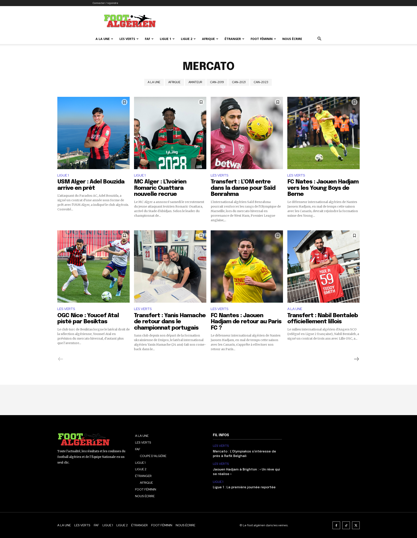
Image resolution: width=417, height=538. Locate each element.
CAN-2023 (261, 82)
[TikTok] (346, 525)
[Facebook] (336, 525)
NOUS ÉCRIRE (292, 39)
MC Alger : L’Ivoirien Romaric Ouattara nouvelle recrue (160, 188)
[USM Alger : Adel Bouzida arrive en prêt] (93, 133)
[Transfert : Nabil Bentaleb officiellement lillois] (323, 266)
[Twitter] (356, 525)
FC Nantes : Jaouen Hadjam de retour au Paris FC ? (246, 322)
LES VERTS (127, 39)
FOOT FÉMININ (262, 39)
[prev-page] (60, 359)
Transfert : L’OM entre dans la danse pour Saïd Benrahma (243, 188)
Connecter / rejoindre (105, 3)
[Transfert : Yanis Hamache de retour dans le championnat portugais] (170, 266)
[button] (319, 39)
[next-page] (356, 359)
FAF (147, 39)
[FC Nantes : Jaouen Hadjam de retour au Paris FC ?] (247, 266)
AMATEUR (195, 82)
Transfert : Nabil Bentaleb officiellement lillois (322, 319)
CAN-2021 (239, 82)
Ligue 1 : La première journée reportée (244, 487)
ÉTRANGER (233, 39)
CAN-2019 (217, 82)
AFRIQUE (208, 39)
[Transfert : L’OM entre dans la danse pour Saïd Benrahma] (247, 133)
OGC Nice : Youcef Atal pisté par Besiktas (88, 319)
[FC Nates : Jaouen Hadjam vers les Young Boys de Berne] (323, 133)
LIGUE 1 (165, 39)
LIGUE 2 (186, 39)
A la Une (103, 39)
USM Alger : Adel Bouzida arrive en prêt (90, 185)
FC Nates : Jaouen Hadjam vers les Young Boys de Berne (323, 188)
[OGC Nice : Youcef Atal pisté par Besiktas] (93, 266)
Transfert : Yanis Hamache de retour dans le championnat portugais (170, 322)
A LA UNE (154, 82)
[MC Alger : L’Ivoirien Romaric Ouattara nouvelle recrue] (170, 133)
